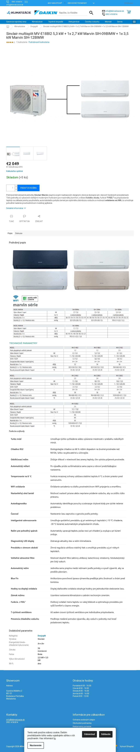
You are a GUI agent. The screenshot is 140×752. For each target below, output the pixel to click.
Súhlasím (105, 734)
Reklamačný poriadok (82, 726)
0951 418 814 (111, 14)
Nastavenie (36, 745)
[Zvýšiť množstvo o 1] (16, 186)
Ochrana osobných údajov (84, 720)
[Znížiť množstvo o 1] (16, 189)
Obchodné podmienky (77, 3)
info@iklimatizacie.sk (115, 11)
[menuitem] (16, 21)
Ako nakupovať (55, 3)
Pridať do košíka (28, 188)
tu (55, 738)
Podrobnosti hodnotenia (39, 42)
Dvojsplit (42, 636)
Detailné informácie (14, 208)
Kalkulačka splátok (14, 171)
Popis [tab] (10, 233)
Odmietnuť (89, 734)
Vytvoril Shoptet (127, 746)
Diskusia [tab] (18, 233)
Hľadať (91, 13)
